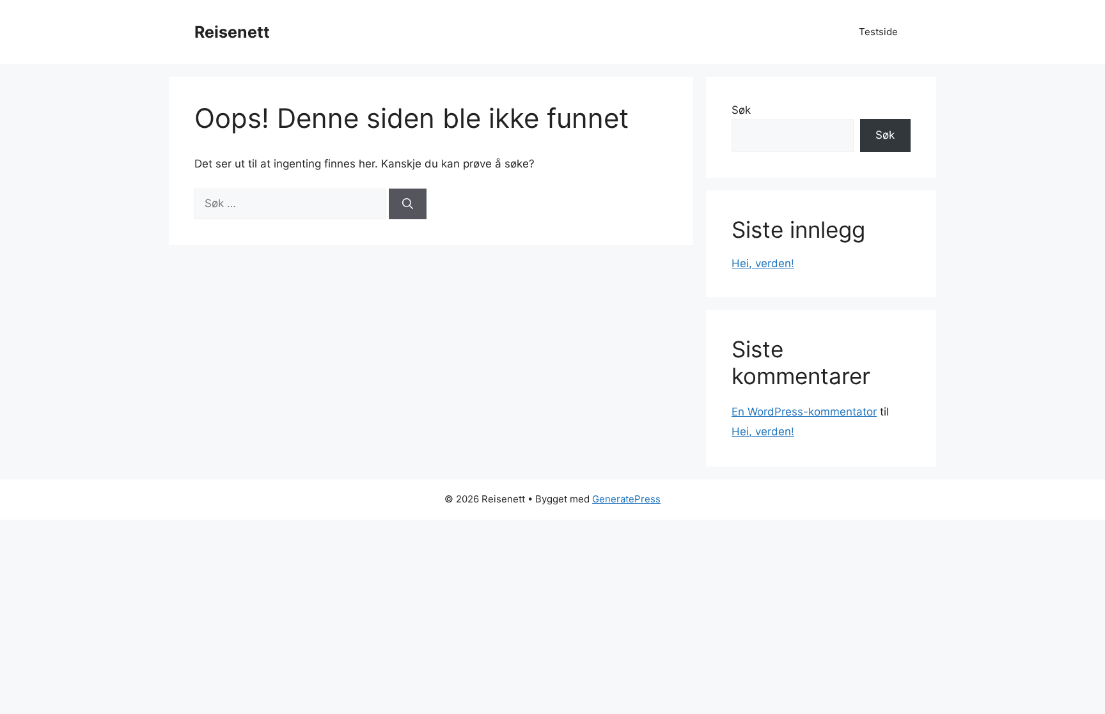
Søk (741, 110)
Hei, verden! (763, 263)
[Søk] (408, 204)
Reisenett (232, 32)
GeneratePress (626, 499)
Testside (878, 32)
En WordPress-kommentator (804, 411)
